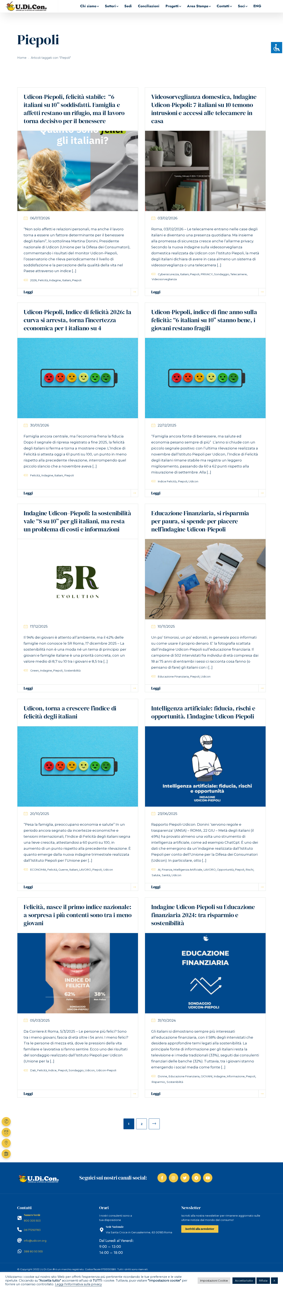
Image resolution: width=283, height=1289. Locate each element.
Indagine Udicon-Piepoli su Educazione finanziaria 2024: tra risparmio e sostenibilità (203, 915)
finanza (167, 869)
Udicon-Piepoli (106, 1070)
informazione (236, 1076)
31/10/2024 (167, 1020)
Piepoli (76, 280)
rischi (249, 869)
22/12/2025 (167, 425)
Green (34, 670)
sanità (166, 875)
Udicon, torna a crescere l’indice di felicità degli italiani (70, 712)
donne (162, 1076)
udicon (193, 481)
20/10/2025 (39, 814)
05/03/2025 (40, 1020)
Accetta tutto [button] (244, 1280)
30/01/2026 (39, 425)
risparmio (158, 1082)
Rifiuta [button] (263, 1280)
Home (22, 58)
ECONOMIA (38, 869)
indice (52, 1070)
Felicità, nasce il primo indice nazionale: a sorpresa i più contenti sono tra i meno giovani (78, 915)
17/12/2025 (39, 626)
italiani (66, 280)
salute (156, 875)
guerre (63, 869)
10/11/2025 (166, 626)
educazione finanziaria (173, 676)
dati (33, 1070)
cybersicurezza (168, 274)
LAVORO (85, 869)
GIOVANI (206, 1076)
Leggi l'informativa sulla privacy (78, 1284)
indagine (55, 280)
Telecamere (238, 274)
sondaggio (221, 274)
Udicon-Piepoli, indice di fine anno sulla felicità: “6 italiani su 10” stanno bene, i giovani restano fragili (204, 320)
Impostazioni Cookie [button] (214, 1280)
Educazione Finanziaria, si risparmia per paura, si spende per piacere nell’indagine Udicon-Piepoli (200, 521)
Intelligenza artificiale (187, 869)
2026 (33, 280)
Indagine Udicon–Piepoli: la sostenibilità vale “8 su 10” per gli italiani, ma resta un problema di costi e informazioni (77, 521)
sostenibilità (72, 670)
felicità (43, 280)
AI (159, 869)
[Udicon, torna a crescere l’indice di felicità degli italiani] (77, 766)
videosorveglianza (164, 279)
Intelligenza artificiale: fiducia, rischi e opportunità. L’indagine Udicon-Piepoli (203, 712)
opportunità (225, 869)
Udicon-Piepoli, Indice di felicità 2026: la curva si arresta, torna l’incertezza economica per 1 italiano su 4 (77, 320)
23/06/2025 (167, 814)
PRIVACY (207, 274)
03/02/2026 (168, 218)
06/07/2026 (40, 218)
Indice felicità (167, 481)
